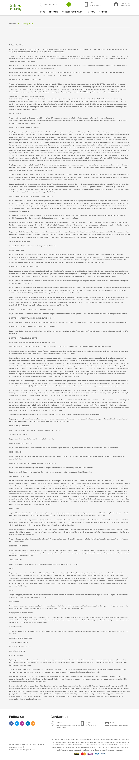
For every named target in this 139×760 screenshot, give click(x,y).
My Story (91, 12)
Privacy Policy (14, 745)
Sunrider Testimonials (72, 12)
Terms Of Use (26, 745)
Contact (103, 12)
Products (53, 12)
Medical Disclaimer (15, 747)
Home (42, 12)
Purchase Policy (39, 745)
